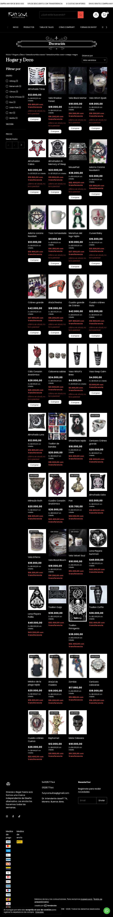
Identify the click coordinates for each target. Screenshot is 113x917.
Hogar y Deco (19, 54)
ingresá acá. (86, 899)
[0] (104, 15)
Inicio (15, 27)
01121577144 (48, 787)
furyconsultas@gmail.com (55, 793)
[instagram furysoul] (7, 816)
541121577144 (48, 782)
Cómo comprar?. (67, 27)
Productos (29, 27)
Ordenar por (87, 55)
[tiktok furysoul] (19, 816)
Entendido (39, 912)
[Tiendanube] (45, 906)
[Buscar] (81, 14)
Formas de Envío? (88, 27)
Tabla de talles (47, 27)
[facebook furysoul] (13, 816)
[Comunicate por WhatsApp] (106, 910)
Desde (8, 139)
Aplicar (21, 145)
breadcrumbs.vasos (35, 54)
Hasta (15, 139)
